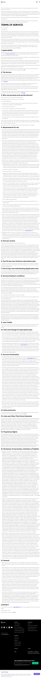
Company (16, 635)
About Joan (16, 638)
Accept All (37, 673)
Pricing (29, 648)
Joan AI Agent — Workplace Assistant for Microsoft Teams (34, 652)
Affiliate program (17, 643)
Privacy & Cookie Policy (10, 53)
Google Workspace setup (33, 630)
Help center (30, 622)
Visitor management (18, 627)
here (25, 413)
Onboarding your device (32, 627)
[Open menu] (39, 2)
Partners (16, 648)
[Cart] (37, 2)
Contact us (16, 637)
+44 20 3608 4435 (5, 634)
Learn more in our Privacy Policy (6, 676)
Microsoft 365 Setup (32, 628)
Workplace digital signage (19, 630)
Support (29, 623)
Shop (15, 651)
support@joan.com (29, 230)
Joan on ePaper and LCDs (19, 632)
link (24, 69)
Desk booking (17, 625)
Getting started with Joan (33, 625)
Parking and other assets (19, 628)
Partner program (17, 642)
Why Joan (16, 640)
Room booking (17, 623)
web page (6, 81)
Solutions (16, 622)
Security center (17, 645)
